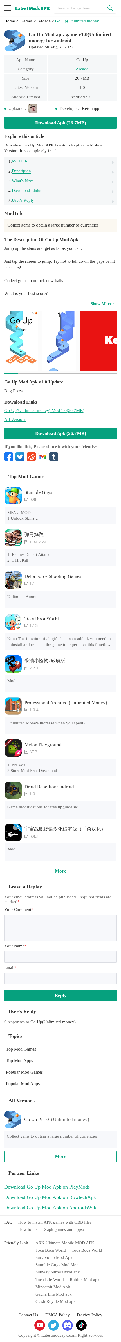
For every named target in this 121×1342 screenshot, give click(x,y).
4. (24, 190)
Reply (61, 995)
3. (20, 180)
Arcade (82, 69)
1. (18, 161)
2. (19, 171)
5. (21, 200)
